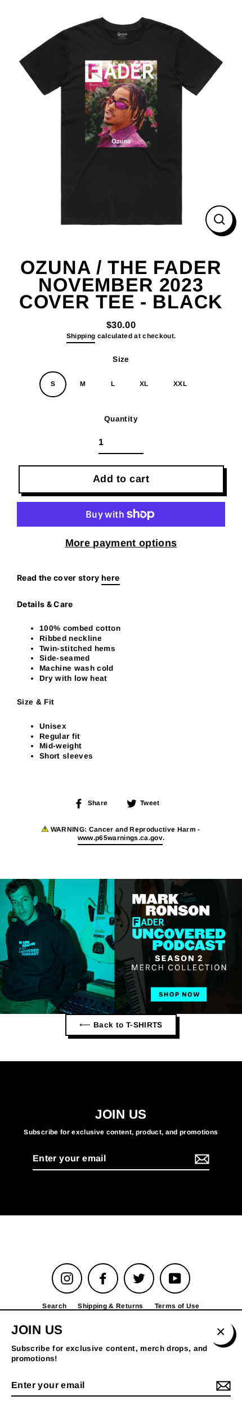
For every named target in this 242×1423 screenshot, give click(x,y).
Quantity (121, 419)
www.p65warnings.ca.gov (120, 838)
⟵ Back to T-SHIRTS (120, 1025)
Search (54, 1306)
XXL (180, 384)
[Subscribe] (200, 1159)
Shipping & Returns (110, 1306)
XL (144, 384)
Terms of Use (177, 1306)
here (110, 577)
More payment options (121, 543)
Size (121, 359)
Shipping (81, 336)
